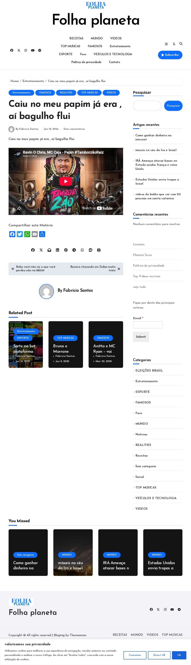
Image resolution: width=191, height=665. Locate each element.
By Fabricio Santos (27, 129)
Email (138, 318)
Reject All (159, 655)
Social (139, 477)
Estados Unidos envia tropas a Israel (157, 181)
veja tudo (139, 287)
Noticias (141, 434)
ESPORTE (66, 54)
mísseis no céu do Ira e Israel (156, 150)
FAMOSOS (95, 46)
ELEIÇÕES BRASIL (149, 370)
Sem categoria (145, 466)
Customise (135, 655)
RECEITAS (76, 38)
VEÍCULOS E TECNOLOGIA (113, 54)
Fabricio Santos (78, 291)
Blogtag (59, 635)
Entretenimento (120, 46)
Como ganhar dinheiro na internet (153, 137)
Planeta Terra (142, 255)
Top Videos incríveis (146, 276)
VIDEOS (116, 38)
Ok (179, 655)
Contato (114, 62)
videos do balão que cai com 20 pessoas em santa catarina (158, 196)
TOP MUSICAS (70, 46)
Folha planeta (95, 20)
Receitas (141, 455)
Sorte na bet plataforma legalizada (24, 351)
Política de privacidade (86, 62)
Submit (141, 336)
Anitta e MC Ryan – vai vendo (104, 351)
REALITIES (66, 93)
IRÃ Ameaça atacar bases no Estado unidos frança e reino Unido (156, 165)
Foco (83, 54)
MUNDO (97, 38)
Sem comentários (74, 129)
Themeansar (78, 635)
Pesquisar (142, 92)
